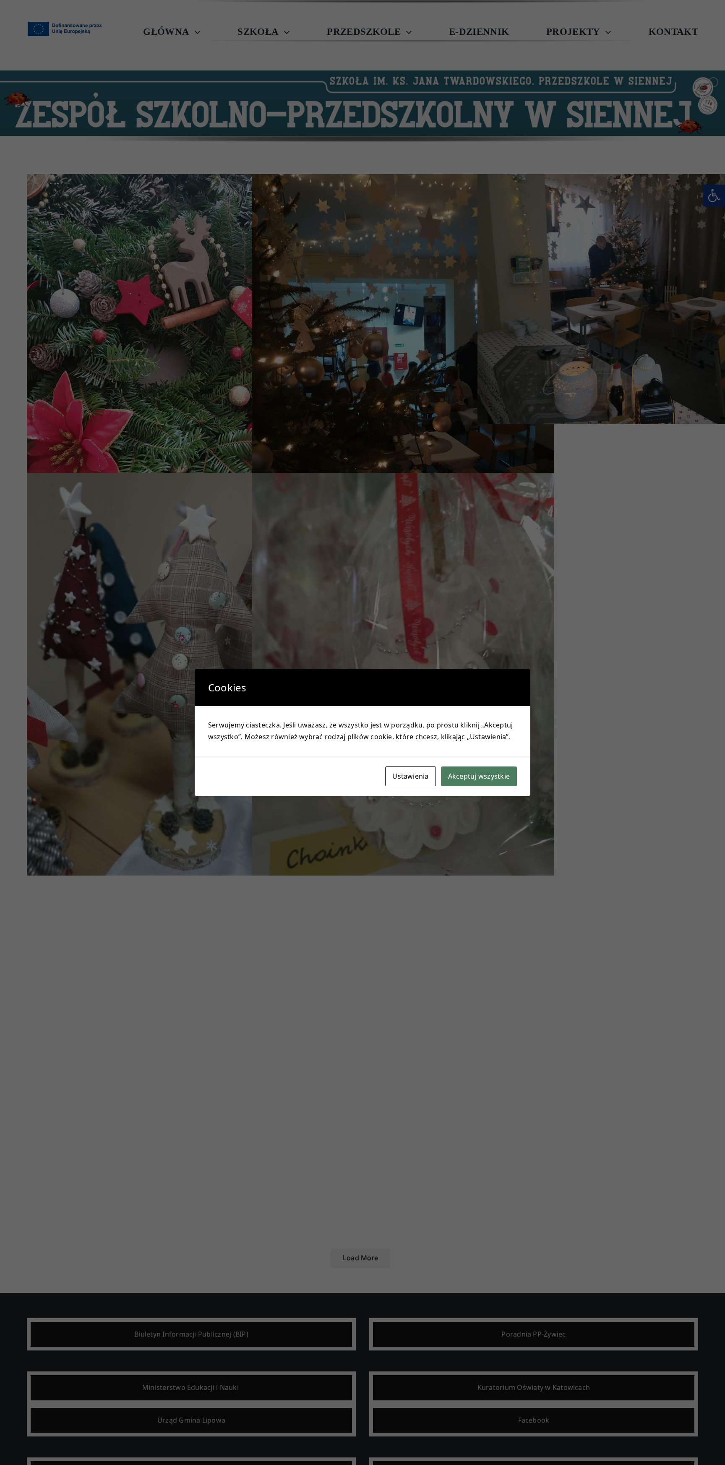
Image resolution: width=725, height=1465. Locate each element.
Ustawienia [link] (410, 776)
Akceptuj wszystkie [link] (479, 776)
